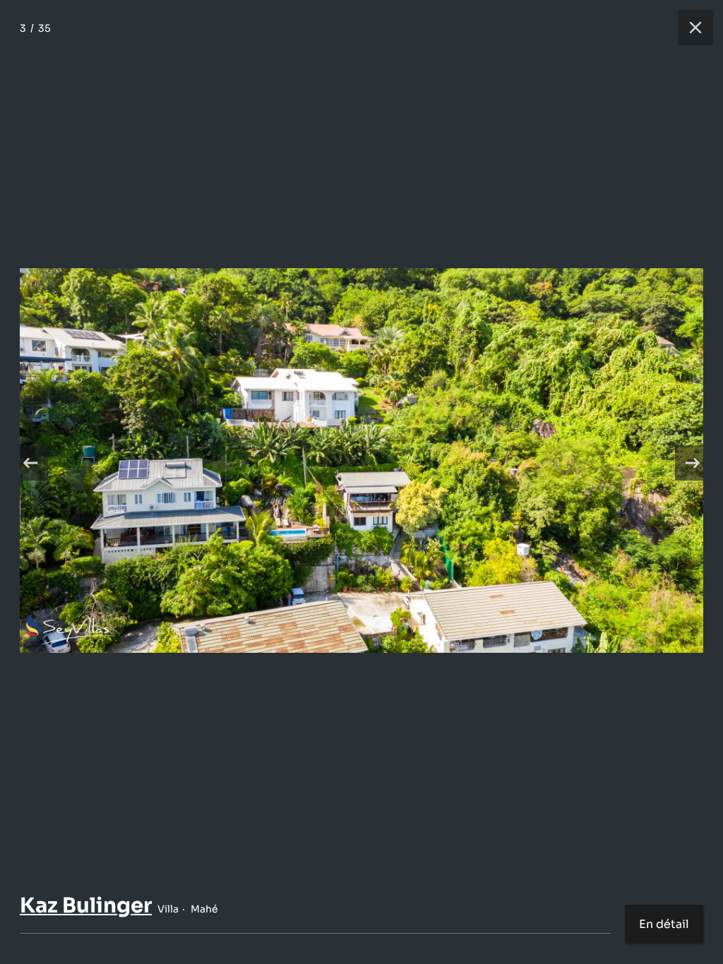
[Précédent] (30, 463)
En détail (664, 924)
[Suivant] (692, 463)
